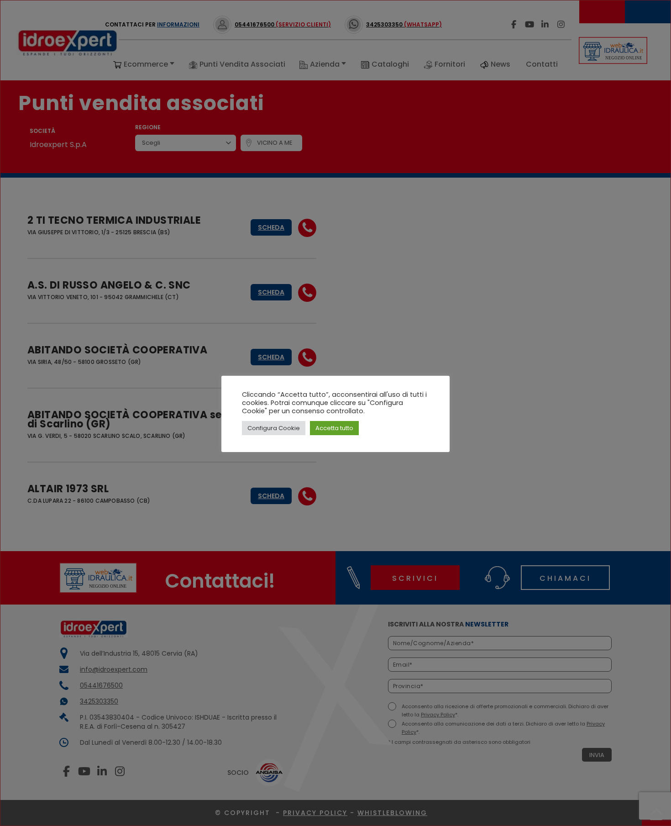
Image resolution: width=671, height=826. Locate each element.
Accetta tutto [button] (334, 428)
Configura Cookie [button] (273, 428)
